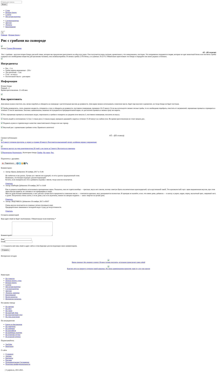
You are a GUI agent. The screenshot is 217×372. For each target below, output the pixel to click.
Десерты (8, 25)
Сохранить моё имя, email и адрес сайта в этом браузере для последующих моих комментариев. (40, 246)
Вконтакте (9, 346)
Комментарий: (6, 235)
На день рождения (12, 317)
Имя (2, 239)
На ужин (46, 153)
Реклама (8, 360)
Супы (7, 10)
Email (3, 242)
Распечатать (17, 153)
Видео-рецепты (11, 297)
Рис (52, 153)
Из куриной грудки (12, 335)
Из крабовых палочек (13, 333)
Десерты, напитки (12, 293)
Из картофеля (10, 331)
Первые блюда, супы (13, 281)
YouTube (8, 344)
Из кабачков (10, 328)
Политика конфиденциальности (17, 364)
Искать (4, 4)
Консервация (10, 27)
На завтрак (9, 307)
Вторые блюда (11, 12)
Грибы (39, 153)
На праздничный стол (13, 315)
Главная (4, 35)
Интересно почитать (13, 299)
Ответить (9, 183)
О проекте (9, 354)
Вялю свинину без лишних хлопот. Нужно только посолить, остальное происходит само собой (108, 262)
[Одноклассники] (22, 163)
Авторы (8, 356)
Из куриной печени (13, 337)
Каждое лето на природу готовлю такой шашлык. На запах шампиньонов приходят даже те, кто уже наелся (108, 269)
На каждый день (11, 313)
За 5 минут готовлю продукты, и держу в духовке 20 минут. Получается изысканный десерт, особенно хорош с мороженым (49, 142)
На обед (8, 309)
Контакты (9, 358)
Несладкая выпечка (12, 17)
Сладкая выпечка (12, 21)
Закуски (8, 23)
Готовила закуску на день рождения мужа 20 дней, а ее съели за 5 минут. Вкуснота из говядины (38, 148)
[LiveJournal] (27, 163)
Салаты (8, 14)
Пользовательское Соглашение (17, 362)
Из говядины (10, 326)
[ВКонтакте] (17, 163)
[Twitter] (20, 163)
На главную (10, 279)
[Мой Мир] (25, 163)
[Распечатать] (6, 153)
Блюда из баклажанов (13, 324)
